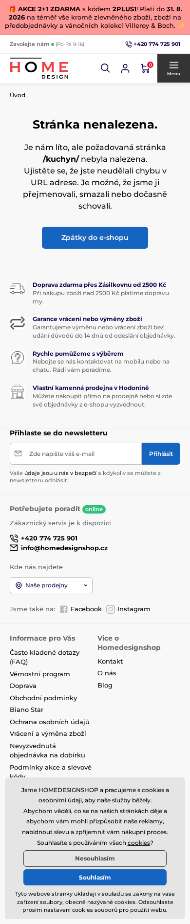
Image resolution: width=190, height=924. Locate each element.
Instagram (134, 609)
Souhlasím (95, 877)
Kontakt (110, 661)
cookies (139, 842)
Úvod (17, 95)
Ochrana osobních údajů (50, 722)
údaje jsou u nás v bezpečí (60, 473)
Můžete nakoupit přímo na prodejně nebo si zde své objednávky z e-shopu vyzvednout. (102, 400)
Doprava (23, 685)
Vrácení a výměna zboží (48, 733)
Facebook (86, 609)
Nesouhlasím (95, 858)
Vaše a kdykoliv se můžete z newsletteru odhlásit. (85, 477)
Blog (105, 685)
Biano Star (26, 709)
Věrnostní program (40, 674)
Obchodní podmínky (43, 698)
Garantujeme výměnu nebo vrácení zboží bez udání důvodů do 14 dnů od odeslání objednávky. (104, 331)
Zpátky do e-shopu (95, 237)
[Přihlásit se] (125, 68)
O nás (106, 673)
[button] (105, 68)
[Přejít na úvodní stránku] (39, 68)
